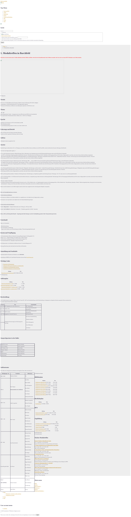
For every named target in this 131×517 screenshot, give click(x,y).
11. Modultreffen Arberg (39, 454)
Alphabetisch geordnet (10, 495)
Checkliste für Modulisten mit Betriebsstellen (11, 268)
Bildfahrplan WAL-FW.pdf (40, 389)
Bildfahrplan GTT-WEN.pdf (41, 391)
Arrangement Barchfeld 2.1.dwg (6, 285)
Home (4, 46)
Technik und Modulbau (8, 17)
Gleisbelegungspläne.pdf (40, 414)
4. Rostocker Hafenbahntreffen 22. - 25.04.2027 (44, 463)
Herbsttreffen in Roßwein (39, 472)
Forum (5, 20)
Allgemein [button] (3, 95)
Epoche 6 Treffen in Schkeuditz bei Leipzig (43, 440)
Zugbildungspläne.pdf (40, 425)
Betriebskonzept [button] (39, 432)
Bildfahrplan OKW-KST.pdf (41, 384)
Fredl (4, 21)
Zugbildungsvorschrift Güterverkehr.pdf (43, 423)
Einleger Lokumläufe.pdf (40, 429)
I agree (37, 514)
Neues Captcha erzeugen (6, 35)
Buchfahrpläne (38, 403)
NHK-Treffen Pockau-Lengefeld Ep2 (42, 458)
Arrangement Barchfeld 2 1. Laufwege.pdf (9, 287)
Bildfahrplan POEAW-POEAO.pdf (42, 385)
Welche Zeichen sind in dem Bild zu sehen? (10, 37)
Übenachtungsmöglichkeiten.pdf (7, 273)
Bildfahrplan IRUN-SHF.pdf (41, 394)
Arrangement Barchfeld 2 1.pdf (7, 283)
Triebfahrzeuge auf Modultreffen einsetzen (11, 267)
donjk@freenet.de (30, 257)
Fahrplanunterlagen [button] (39, 373)
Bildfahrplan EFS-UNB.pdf (41, 392)
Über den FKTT (6, 11)
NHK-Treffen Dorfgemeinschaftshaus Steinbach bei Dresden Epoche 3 (48, 467)
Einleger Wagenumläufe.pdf (41, 430)
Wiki (4, 18)
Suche (2, 31)
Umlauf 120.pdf (38, 427)
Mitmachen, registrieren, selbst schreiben (13, 493)
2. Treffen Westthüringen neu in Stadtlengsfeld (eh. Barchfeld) (46, 445)
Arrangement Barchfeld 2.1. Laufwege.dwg (9, 288)
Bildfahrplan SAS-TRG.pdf (41, 387)
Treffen (5, 12)
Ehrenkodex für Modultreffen (8, 264)
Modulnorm (6, 14)
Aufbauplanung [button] (4, 274)
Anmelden (5, 508)
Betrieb (5, 15)
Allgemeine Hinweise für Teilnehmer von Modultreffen (13, 265)
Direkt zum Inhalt (4, 1)
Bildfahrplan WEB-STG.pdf (41, 382)
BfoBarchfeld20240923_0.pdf (41, 412)
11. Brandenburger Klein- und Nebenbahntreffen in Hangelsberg (47, 449)
